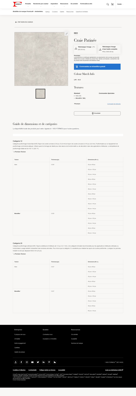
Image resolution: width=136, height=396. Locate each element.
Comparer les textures (114, 104)
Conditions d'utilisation (19, 370)
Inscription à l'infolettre (49, 339)
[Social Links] (16, 362)
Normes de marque (77, 343)
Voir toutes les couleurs (25, 22)
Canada (119, 4)
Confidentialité (32, 370)
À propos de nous (19, 334)
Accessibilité (61, 370)
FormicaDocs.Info (86, 4)
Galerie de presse (19, 352)
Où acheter (74, 4)
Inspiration (54, 4)
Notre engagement (20, 343)
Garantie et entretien (82, 11)
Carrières (17, 347)
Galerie (62, 11)
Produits (28, 4)
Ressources (64, 4)
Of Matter (17, 339)
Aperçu (47, 11)
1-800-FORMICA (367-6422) (114, 362)
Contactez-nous (47, 334)
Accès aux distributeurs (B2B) (113, 370)
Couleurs (55, 11)
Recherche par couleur (40, 4)
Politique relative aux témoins (47, 370)
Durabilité (74, 339)
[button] (112, 4)
